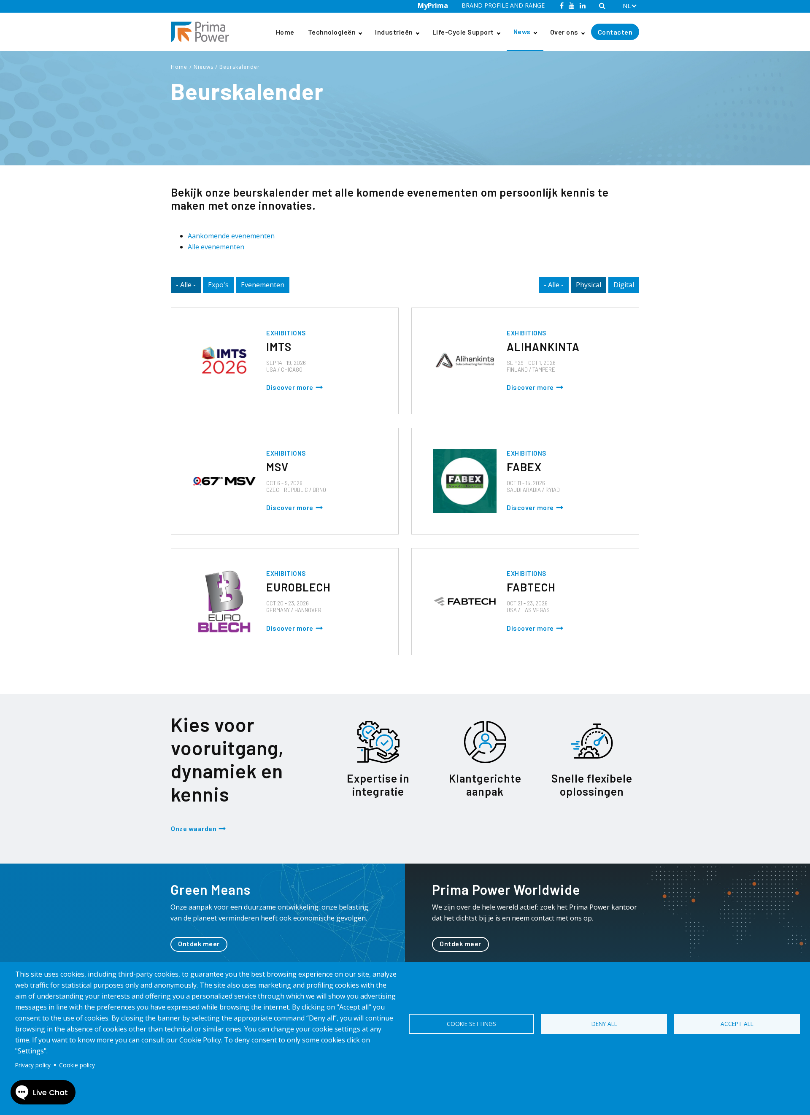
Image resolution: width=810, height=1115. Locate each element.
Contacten (615, 32)
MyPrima (433, 5)
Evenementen (262, 284)
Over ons (564, 32)
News (522, 31)
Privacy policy (33, 1065)
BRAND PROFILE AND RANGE (503, 5)
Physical (588, 284)
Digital (623, 284)
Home (285, 32)
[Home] (203, 32)
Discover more (289, 387)
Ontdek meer (199, 944)
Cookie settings (471, 1024)
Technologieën (332, 32)
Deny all (604, 1024)
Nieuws (203, 66)
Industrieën (394, 32)
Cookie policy (77, 1065)
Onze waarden (193, 828)
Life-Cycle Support (463, 32)
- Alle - (186, 284)
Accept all (737, 1024)
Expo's (218, 284)
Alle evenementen (216, 246)
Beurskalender (239, 66)
